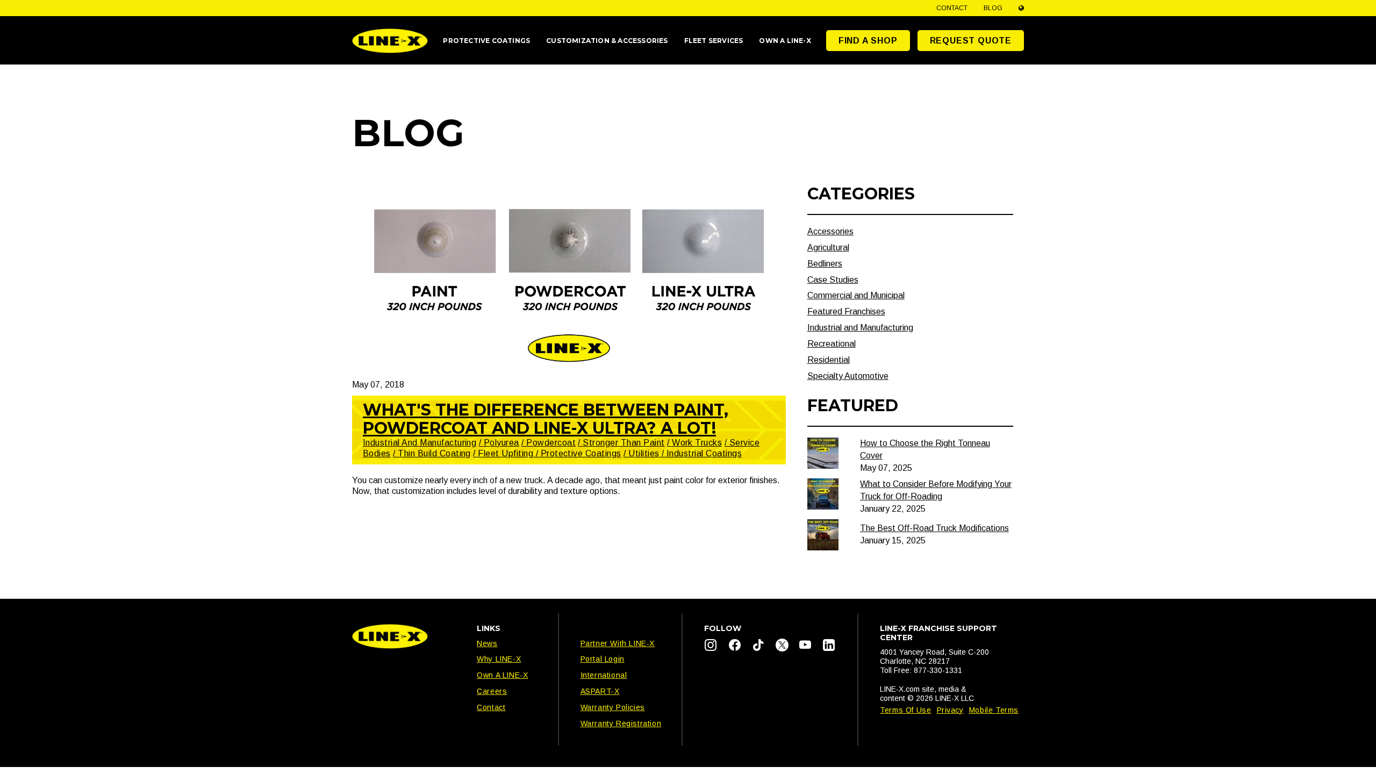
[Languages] (1021, 8)
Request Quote (971, 40)
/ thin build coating (432, 453)
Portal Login (602, 659)
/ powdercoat (548, 442)
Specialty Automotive (847, 376)
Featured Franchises (846, 311)
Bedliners (824, 263)
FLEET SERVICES (713, 41)
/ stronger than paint (621, 442)
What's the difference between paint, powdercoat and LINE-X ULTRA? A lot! (545, 419)
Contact (952, 8)
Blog (993, 8)
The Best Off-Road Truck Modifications (934, 528)
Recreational (831, 343)
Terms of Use (905, 710)
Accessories (830, 231)
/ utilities (643, 453)
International (603, 675)
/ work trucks (694, 442)
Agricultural (828, 247)
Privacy (950, 710)
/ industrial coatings (702, 453)
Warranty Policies (612, 707)
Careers (492, 691)
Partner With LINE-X (617, 643)
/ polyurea (499, 442)
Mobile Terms (994, 710)
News (487, 643)
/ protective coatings (578, 453)
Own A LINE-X (502, 675)
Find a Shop (868, 40)
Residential (828, 359)
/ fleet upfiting (504, 453)
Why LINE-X (499, 659)
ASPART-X (600, 691)
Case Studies (832, 279)
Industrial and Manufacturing (419, 442)
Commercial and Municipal (856, 295)
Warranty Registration (621, 723)
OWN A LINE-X (785, 41)
